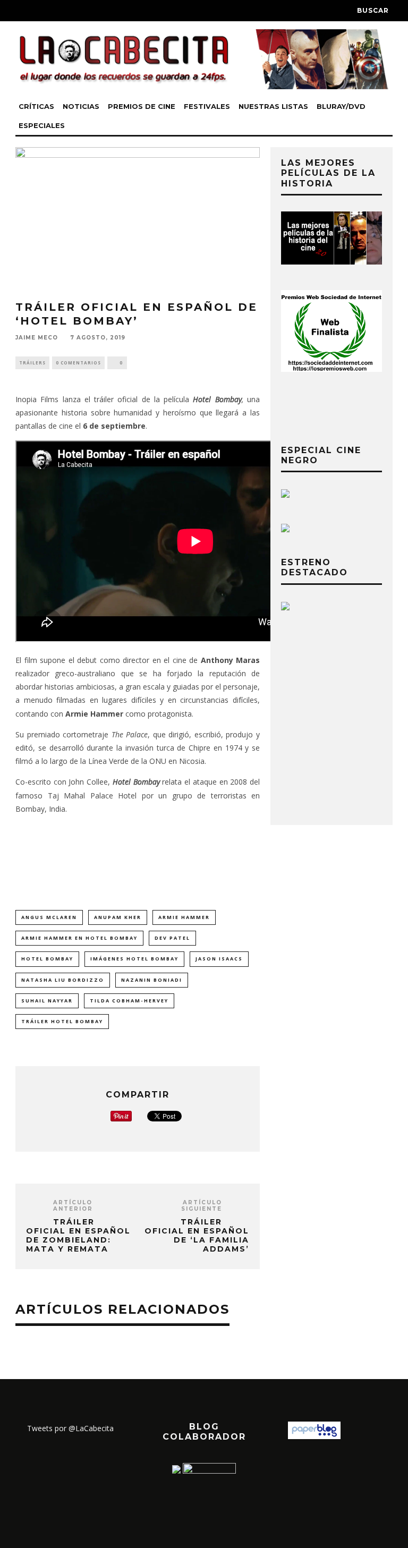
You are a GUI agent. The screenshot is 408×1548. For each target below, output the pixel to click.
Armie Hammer (184, 917)
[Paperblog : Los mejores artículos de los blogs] (314, 1436)
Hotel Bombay (47, 958)
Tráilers (32, 362)
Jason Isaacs (219, 958)
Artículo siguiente (201, 1205)
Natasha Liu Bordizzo (62, 979)
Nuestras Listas (273, 106)
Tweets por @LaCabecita (70, 1428)
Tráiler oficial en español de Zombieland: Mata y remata (78, 1235)
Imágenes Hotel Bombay (134, 958)
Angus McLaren (49, 917)
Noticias (81, 106)
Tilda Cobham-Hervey (129, 1000)
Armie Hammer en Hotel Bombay (79, 937)
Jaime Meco (36, 338)
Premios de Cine (141, 106)
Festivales (207, 106)
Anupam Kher (117, 917)
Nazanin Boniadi (151, 979)
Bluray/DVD (341, 106)
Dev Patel (172, 937)
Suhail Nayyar (47, 1000)
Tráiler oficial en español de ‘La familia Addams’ (196, 1235)
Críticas (36, 106)
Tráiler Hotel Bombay (62, 1021)
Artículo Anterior (73, 1205)
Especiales (42, 125)
